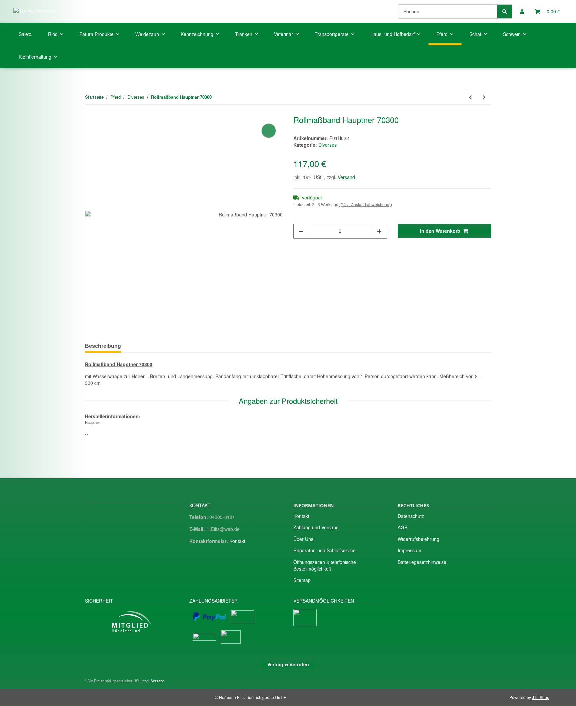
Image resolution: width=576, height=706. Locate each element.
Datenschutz (411, 516)
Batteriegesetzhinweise (422, 562)
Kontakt (237, 541)
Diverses (327, 144)
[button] (522, 11)
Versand (346, 177)
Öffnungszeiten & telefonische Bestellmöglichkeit (324, 565)
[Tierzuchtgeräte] (34, 11)
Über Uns (303, 539)
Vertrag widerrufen (288, 664)
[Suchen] (504, 11)
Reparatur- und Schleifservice (324, 550)
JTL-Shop (540, 697)
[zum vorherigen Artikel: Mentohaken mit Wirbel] (470, 97)
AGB (402, 527)
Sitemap (302, 580)
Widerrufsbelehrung (418, 539)
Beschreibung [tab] (103, 346)
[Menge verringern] (301, 231)
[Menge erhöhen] (379, 231)
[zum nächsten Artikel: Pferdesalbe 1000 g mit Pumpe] (484, 97)
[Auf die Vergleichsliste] (268, 130)
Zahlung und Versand (316, 527)
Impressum (409, 550)
